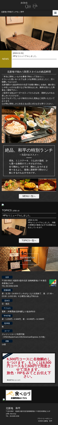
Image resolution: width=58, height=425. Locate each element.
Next (1, 33)
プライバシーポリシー (44, 418)
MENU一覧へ (29, 196)
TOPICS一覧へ (29, 240)
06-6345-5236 (14, 416)
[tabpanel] (29, 33)
